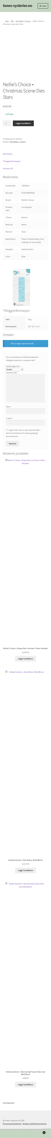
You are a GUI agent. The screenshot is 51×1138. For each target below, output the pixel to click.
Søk (25, 1134)
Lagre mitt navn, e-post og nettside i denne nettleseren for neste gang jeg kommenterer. (23, 433)
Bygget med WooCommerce (35, 1123)
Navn (9, 406)
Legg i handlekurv (23, 123)
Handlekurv (39, 1131)
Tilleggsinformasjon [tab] (11, 161)
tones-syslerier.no (17, 5)
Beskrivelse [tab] (8, 154)
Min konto (8, 1134)
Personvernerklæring (12, 1123)
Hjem (7, 21)
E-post (9, 418)
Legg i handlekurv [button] (25, 658)
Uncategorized (8, 1103)
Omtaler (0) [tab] (8, 168)
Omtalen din (12, 372)
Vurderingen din (13, 366)
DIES (12, 21)
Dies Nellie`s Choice (23, 21)
